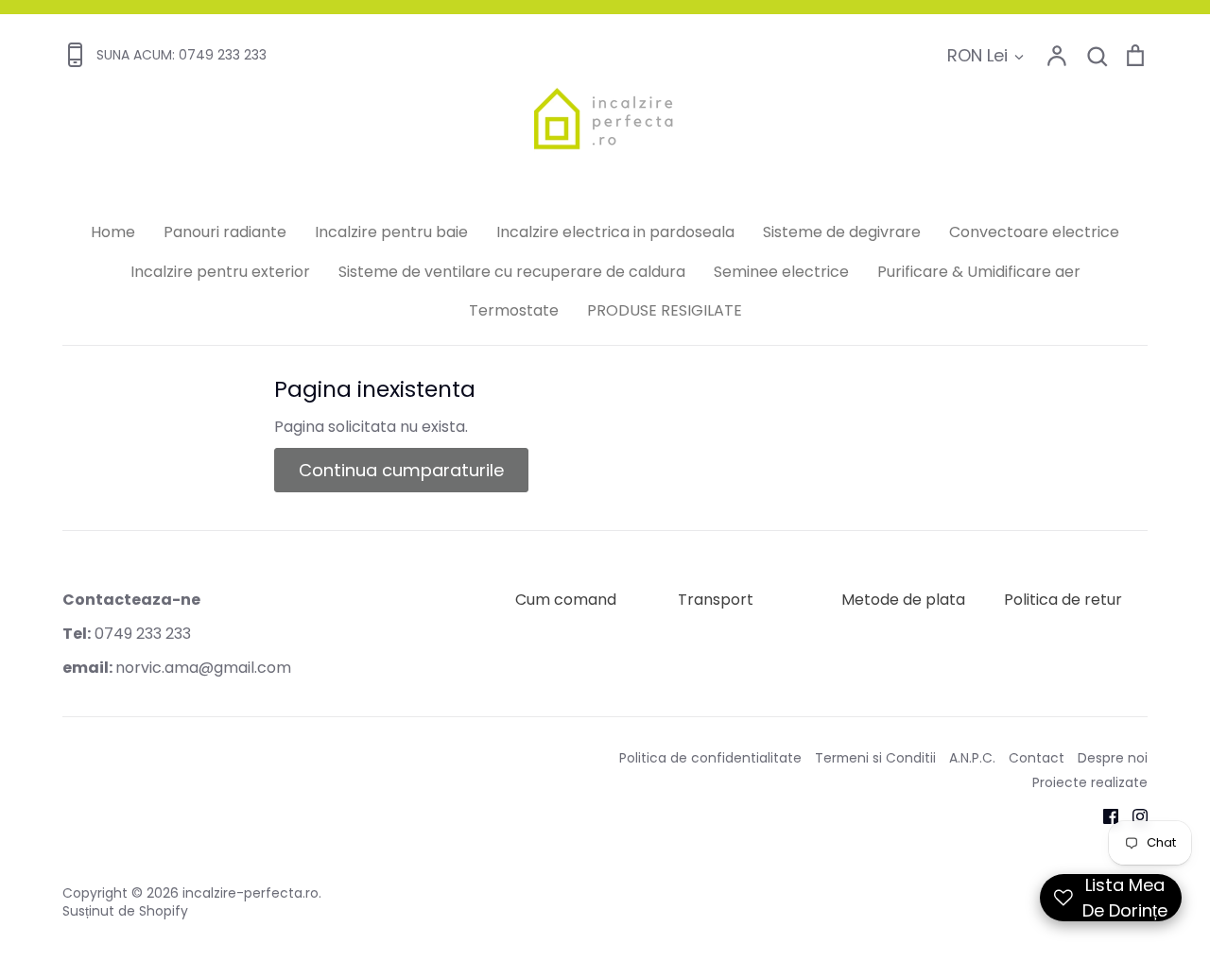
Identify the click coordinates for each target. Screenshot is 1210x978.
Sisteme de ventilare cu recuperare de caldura (511, 272)
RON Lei (977, 55)
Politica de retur (1063, 599)
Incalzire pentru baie (391, 232)
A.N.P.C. (972, 757)
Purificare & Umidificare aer (978, 272)
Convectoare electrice (1034, 232)
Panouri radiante (225, 232)
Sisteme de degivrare (842, 232)
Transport (715, 599)
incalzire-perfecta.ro (250, 893)
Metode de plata (903, 599)
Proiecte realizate (1090, 782)
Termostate (514, 310)
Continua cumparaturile (401, 470)
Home (113, 232)
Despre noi (1113, 757)
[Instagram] (1133, 815)
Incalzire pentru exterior (220, 272)
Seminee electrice (781, 272)
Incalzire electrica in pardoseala (615, 232)
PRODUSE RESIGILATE (664, 310)
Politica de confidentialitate (710, 757)
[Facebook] (1103, 815)
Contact (1036, 757)
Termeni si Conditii (875, 757)
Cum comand (565, 599)
